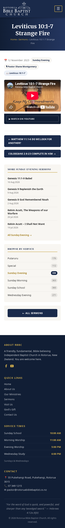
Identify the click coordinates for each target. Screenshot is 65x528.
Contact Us (10, 414)
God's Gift (10, 409)
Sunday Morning (32, 280)
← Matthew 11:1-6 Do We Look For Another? (30, 141)
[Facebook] (6, 366)
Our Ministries (12, 394)
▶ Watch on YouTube (21, 118)
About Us (9, 389)
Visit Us (8, 404)
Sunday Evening (41, 60)
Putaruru (32, 258)
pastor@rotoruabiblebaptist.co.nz (27, 489)
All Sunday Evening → (20, 235)
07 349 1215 (15, 485)
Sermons (23, 39)
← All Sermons (32, 313)
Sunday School (32, 287)
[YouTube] (12, 366)
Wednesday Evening (32, 295)
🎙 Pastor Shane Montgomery (21, 66)
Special (32, 265)
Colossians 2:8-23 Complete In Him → (32, 153)
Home (13, 39)
